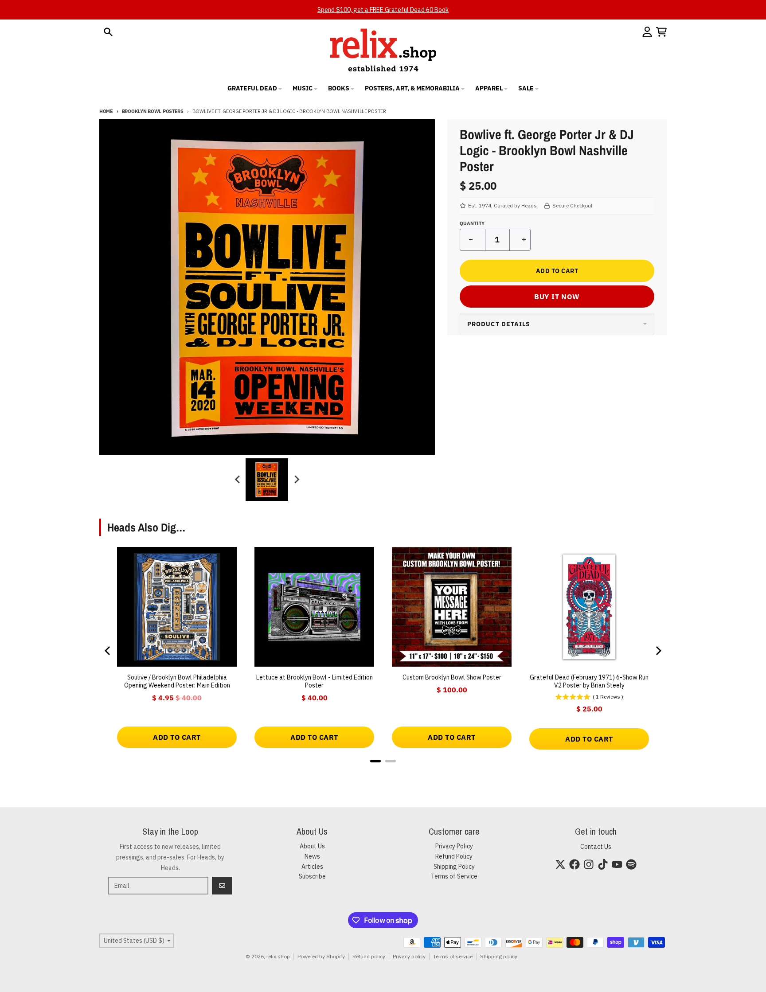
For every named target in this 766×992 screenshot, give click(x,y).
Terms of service (453, 956)
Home (106, 111)
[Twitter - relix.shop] (560, 864)
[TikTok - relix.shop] (603, 864)
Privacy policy (409, 956)
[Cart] (661, 32)
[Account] (647, 32)
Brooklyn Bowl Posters (153, 111)
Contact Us (595, 847)
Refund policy (368, 956)
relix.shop (278, 956)
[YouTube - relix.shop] (617, 864)
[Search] (108, 32)
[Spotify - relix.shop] (631, 864)
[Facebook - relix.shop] (574, 864)
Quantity (472, 223)
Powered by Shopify (321, 956)
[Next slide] (296, 479)
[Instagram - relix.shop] (588, 864)
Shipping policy (498, 956)
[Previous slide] (237, 479)
